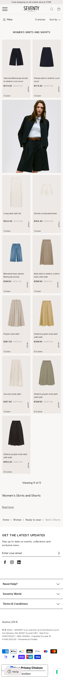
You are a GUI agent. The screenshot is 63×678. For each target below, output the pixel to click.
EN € (15, 622)
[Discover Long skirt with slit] (16, 192)
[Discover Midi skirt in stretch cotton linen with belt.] (47, 252)
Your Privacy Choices (28, 667)
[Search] (52, 9)
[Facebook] (5, 562)
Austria (6, 622)
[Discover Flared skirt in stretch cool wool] (47, 57)
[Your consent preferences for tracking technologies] (57, 672)
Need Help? (10, 584)
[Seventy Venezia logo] (31, 9)
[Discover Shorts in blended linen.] (47, 192)
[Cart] (59, 9)
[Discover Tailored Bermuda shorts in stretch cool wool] (16, 57)
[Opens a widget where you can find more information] (13, 672)
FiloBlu (34, 639)
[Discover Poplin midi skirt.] (16, 313)
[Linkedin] (19, 562)
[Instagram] (12, 562)
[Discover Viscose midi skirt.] (16, 373)
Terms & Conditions (15, 603)
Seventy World (12, 593)
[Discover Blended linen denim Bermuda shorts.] (16, 252)
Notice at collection (17, 673)
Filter (10, 19)
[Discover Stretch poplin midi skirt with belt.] (47, 313)
